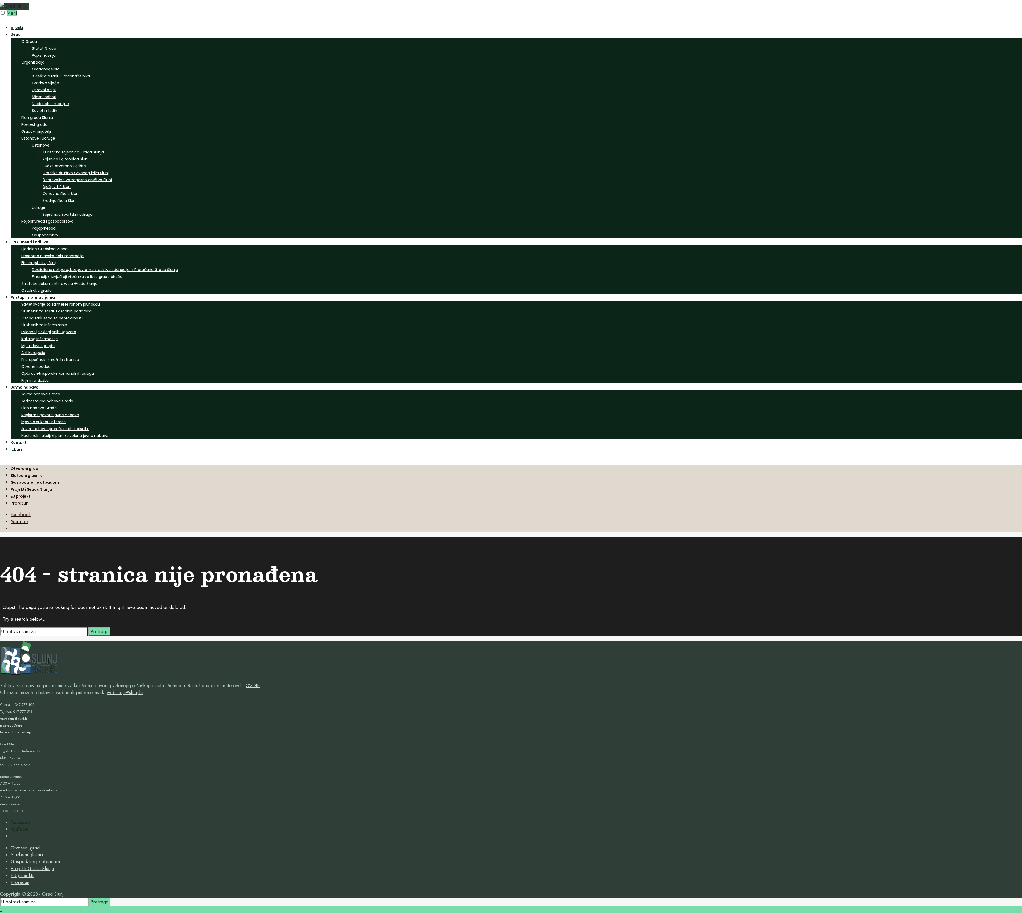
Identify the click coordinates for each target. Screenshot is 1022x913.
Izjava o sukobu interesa (43, 421)
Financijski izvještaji (38, 262)
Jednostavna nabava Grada (47, 401)
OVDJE (253, 685)
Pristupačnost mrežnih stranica (50, 359)
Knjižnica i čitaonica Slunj (65, 159)
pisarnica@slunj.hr (13, 725)
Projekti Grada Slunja (31, 489)
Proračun (19, 503)
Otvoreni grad (24, 468)
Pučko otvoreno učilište (64, 166)
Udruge (38, 207)
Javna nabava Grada (40, 394)
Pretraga (99, 631)
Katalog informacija (39, 338)
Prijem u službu (35, 380)
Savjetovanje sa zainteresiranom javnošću (60, 304)
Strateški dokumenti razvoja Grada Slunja (59, 283)
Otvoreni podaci (36, 366)
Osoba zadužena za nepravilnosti (52, 318)
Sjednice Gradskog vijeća (44, 249)
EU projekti (21, 496)
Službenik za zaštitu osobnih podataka (56, 311)
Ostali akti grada (36, 290)
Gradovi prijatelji (36, 131)
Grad (16, 34)
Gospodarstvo (45, 235)
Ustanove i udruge (38, 138)
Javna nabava (25, 387)
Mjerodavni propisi (38, 345)
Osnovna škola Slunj (61, 193)
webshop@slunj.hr (125, 692)
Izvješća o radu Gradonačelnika (61, 76)
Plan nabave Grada (39, 408)
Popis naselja (44, 55)
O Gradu (29, 41)
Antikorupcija (33, 352)
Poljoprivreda (44, 228)
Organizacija (32, 62)
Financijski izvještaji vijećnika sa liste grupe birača (77, 276)
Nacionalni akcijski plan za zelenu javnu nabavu (64, 435)
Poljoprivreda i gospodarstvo (47, 221)
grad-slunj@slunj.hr (14, 718)
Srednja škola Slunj (59, 200)
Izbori (16, 449)
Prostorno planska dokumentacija (52, 256)
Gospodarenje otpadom (35, 482)
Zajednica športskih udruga (68, 214)
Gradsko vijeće (45, 83)
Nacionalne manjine (50, 103)
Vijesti (17, 27)
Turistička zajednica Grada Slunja (73, 152)
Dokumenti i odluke (29, 242)
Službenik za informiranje (44, 325)
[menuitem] (516, 134)
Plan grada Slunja (37, 117)
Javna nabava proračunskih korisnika (55, 428)
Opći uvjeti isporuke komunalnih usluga (57, 373)
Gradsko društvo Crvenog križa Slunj (76, 173)
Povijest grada (34, 124)
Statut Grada (44, 48)
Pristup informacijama (33, 297)
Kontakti (19, 442)
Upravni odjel (44, 90)
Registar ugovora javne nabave (50, 415)
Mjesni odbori (44, 96)
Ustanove (41, 145)
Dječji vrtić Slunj (57, 186)
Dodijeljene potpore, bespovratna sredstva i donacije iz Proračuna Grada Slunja (105, 269)
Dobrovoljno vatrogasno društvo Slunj (77, 179)
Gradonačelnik (45, 69)
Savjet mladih (44, 110)
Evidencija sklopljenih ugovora (48, 332)
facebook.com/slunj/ (16, 732)
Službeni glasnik (26, 475)
